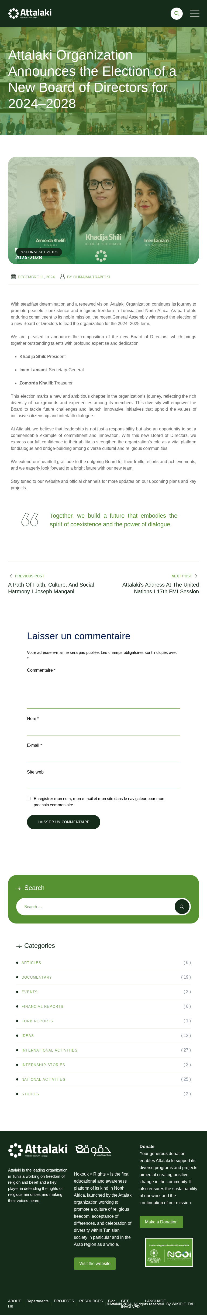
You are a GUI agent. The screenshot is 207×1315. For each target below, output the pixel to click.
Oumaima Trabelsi (91, 277)
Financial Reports (42, 1007)
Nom (33, 718)
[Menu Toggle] (193, 13)
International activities (50, 1050)
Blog (112, 1301)
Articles (32, 963)
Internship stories (43, 1065)
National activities (39, 252)
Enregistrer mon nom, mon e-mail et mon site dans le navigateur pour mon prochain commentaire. (99, 801)
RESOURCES (91, 1301)
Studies (30, 1094)
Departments (37, 1301)
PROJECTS (64, 1301)
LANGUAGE (155, 1301)
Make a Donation (161, 1222)
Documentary (37, 977)
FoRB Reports (37, 1021)
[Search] (177, 14)
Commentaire (41, 670)
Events (30, 992)
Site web (35, 772)
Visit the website (95, 1263)
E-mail (34, 745)
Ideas (28, 1036)
